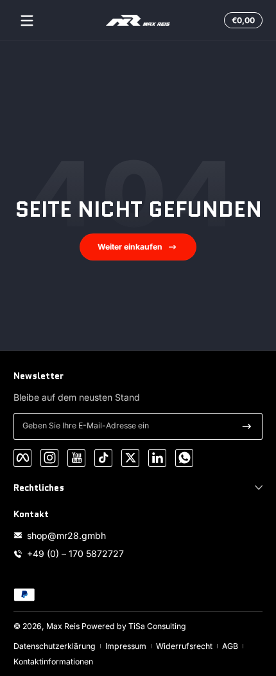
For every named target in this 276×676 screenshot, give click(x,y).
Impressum (125, 646)
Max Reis (63, 626)
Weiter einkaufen (130, 246)
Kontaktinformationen (53, 661)
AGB (230, 646)
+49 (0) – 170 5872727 (75, 553)
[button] (241, 21)
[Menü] (26, 20)
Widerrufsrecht (184, 646)
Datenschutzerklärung (54, 646)
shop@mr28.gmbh (66, 535)
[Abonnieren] (247, 426)
